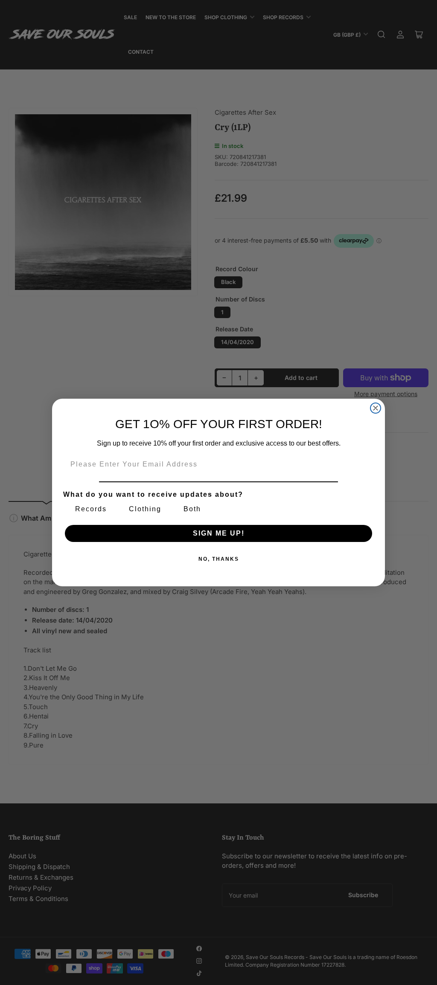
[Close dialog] (375, 408)
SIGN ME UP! (219, 533)
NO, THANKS (218, 559)
